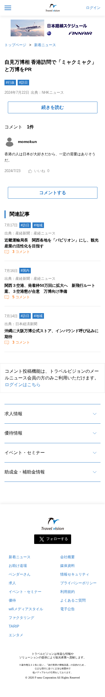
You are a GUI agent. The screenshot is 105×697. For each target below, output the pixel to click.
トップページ (15, 45)
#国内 (25, 271)
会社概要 (67, 557)
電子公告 (67, 609)
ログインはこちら (23, 384)
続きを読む (52, 107)
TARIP (14, 626)
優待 (12, 600)
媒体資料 (67, 566)
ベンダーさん (20, 574)
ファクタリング (21, 618)
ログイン (93, 8)
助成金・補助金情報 (24, 472)
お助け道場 (18, 566)
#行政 (10, 83)
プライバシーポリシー (78, 583)
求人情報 (13, 413)
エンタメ (16, 635)
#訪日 (23, 83)
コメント (21, 252)
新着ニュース (45, 45)
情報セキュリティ (74, 574)
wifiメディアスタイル (26, 609)
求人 (12, 583)
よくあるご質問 (73, 600)
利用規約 (67, 592)
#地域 (38, 225)
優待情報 (13, 433)
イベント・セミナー (24, 452)
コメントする (52, 192)
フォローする (57, 539)
